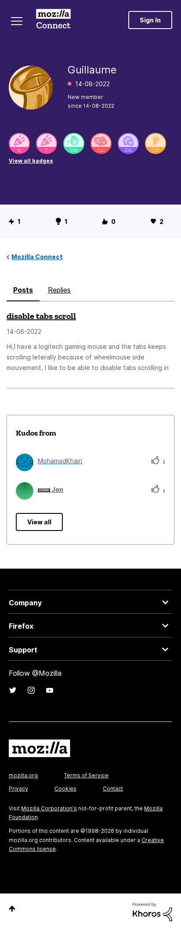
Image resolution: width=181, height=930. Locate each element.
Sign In (150, 20)
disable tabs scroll (41, 316)
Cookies (65, 788)
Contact (113, 788)
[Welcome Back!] (73, 143)
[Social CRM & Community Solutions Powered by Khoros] (152, 911)
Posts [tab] (23, 290)
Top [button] (12, 908)
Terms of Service (86, 775)
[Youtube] (50, 690)
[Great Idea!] (155, 143)
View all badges (31, 160)
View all (39, 522)
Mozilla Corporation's (49, 808)
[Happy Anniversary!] (19, 143)
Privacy (18, 788)
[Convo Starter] (128, 143)
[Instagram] (31, 690)
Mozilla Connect (53, 20)
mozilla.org (23, 775)
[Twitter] (13, 690)
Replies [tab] (59, 290)
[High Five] (101, 143)
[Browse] (17, 21)
